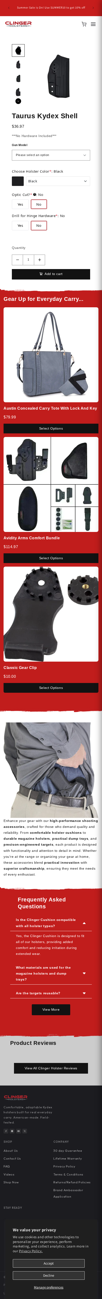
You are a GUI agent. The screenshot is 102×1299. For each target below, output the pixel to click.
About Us (11, 1150)
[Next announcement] (93, 8)
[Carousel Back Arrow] (18, 51)
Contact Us (12, 1158)
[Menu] (93, 24)
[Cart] (84, 24)
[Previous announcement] (9, 8)
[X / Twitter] (24, 1131)
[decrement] (17, 260)
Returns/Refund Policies (72, 1182)
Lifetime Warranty (67, 1158)
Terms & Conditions (68, 1174)
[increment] (39, 260)
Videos (9, 1174)
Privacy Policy (64, 1166)
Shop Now (11, 1182)
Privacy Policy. (31, 1251)
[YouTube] (18, 1131)
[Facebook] (6, 1131)
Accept (49, 1263)
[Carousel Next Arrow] (18, 101)
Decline (48, 1275)
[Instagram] (12, 1131)
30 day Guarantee (67, 1150)
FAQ (7, 1166)
